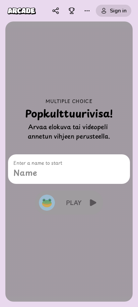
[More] (87, 10)
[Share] (55, 10)
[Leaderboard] (71, 10)
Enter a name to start (37, 163)
